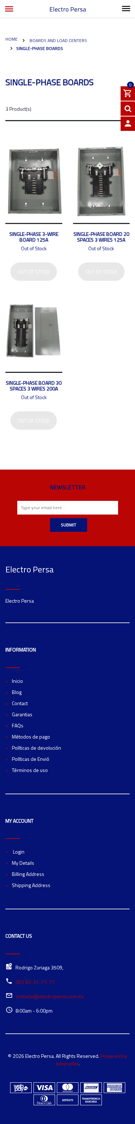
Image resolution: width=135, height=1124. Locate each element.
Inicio (17, 681)
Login (18, 851)
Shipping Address (31, 885)
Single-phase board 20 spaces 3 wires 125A (101, 236)
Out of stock (34, 271)
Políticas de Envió (30, 759)
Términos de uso (30, 770)
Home (11, 39)
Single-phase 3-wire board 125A (33, 236)
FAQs (17, 725)
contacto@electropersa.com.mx (49, 996)
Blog (17, 692)
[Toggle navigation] (126, 9)
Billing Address (28, 874)
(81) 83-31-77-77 (35, 982)
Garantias (22, 714)
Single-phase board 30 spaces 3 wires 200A (34, 385)
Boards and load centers (57, 40)
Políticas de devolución (36, 747)
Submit (68, 524)
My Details (23, 863)
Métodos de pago (31, 736)
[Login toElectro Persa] (128, 123)
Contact (20, 703)
